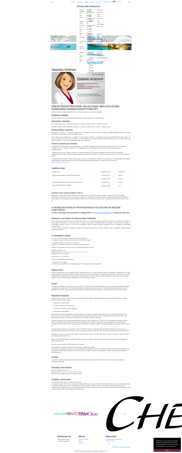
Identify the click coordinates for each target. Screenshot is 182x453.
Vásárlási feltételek (84, 439)
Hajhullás (81, 37)
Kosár (92, 2)
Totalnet (106, 451)
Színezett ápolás (91, 58)
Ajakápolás (99, 10)
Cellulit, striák (81, 22)
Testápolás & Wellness (91, 63)
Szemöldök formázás (99, 48)
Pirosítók (99, 42)
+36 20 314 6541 (110, 441)
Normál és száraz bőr (81, 55)
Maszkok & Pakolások (91, 35)
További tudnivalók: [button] (171, 446)
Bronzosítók (91, 18)
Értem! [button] (167, 450)
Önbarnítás (99, 39)
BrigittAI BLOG (107, 2)
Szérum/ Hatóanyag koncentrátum (99, 53)
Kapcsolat (98, 2)
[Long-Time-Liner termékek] (57, 413)
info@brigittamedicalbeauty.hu (114, 439)
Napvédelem (91, 39)
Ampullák (99, 12)
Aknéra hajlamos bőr (81, 11)
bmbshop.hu (56, 238)
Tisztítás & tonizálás (91, 69)
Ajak (90, 10)
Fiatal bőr (81, 34)
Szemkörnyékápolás (91, 48)
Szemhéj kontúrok (91, 44)
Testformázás (99, 61)
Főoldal (73, 2)
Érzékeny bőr (81, 26)
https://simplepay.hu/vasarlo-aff (60, 162)
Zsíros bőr (81, 60)
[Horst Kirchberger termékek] (125, 414)
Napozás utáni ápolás (99, 35)
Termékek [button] (79, 2)
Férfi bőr (81, 30)
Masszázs (99, 26)
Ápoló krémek (99, 15)
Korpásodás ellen (81, 42)
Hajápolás (91, 20)
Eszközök (99, 18)
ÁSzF (80, 441)
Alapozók (91, 12)
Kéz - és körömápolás (99, 22)
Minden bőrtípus (81, 47)
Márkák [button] (86, 2)
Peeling (91, 42)
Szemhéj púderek (99, 44)
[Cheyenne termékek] (111, 413)
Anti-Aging (81, 16)
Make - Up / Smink (90, 29)
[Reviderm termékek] (70, 413)
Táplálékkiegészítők (99, 57)
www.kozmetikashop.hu (103, 213)
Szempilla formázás (91, 52)
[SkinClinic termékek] (84, 413)
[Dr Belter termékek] (97, 414)
